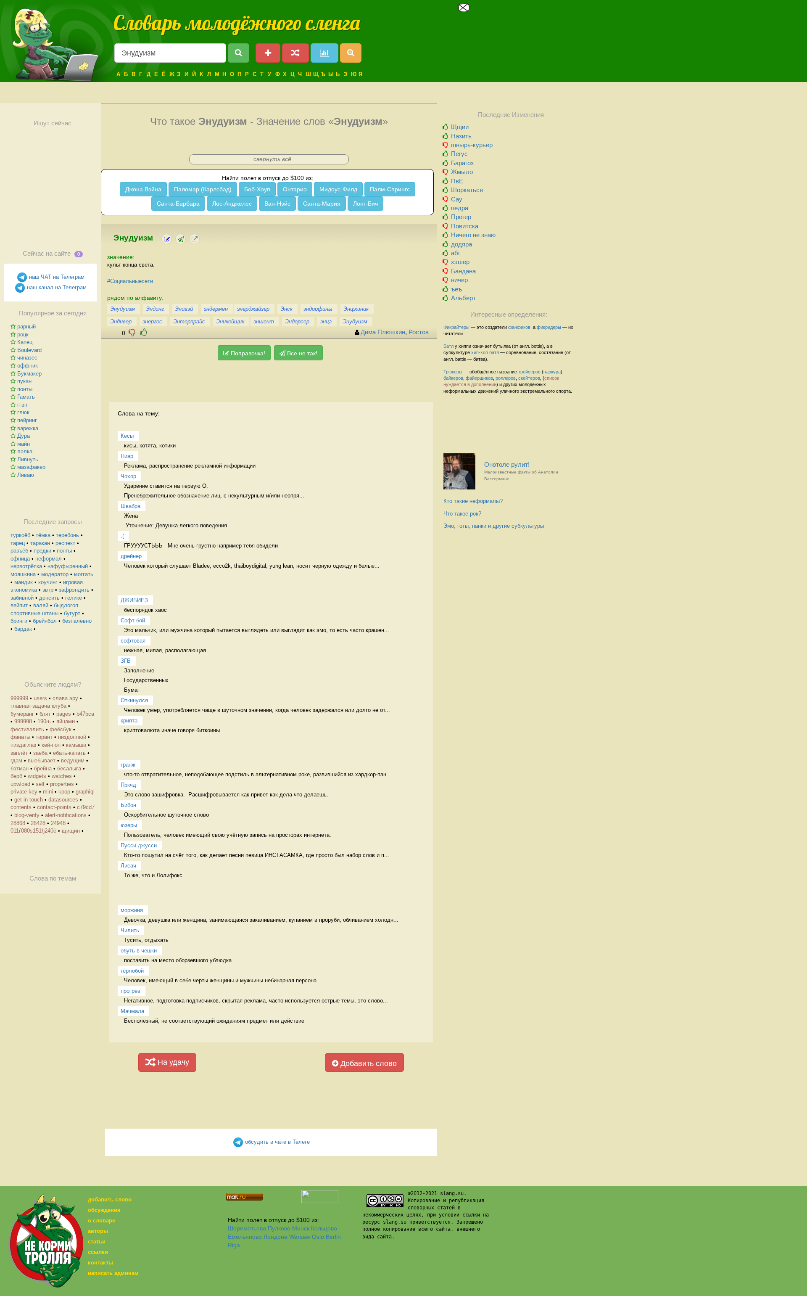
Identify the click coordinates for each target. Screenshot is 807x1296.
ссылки (98, 1252)
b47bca (85, 714)
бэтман (20, 768)
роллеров (506, 378)
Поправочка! (247, 353)
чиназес (27, 357)
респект (65, 543)
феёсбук (60, 729)
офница (20, 558)
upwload (20, 784)
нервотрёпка (26, 566)
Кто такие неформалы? (473, 501)
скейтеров (529, 378)
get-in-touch (28, 799)
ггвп (22, 405)
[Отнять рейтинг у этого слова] (132, 332)
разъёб (19, 550)
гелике (73, 598)
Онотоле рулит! (521, 471)
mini (48, 791)
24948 (58, 823)
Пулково (279, 1228)
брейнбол (45, 621)
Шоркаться (467, 189)
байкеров (453, 378)
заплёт (19, 753)
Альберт (463, 298)
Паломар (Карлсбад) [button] (203, 189)
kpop (64, 791)
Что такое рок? (462, 513)
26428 (38, 823)
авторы (98, 1231)
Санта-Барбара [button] (178, 203)
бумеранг (22, 714)
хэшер (460, 261)
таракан (40, 543)
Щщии (460, 126)
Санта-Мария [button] (321, 203)
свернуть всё (272, 159)
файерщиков (479, 378)
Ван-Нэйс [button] (277, 203)
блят (45, 714)
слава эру (65, 698)
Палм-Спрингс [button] (390, 189)
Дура (23, 436)
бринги (19, 621)
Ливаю (25, 475)
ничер (459, 279)
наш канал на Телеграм (56, 287)
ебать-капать (69, 753)
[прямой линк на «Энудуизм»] (194, 239)
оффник (27, 365)
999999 (19, 698)
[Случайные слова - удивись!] (295, 53)
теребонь (67, 535)
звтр (47, 590)
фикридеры (549, 327)
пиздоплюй (72, 737)
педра (459, 208)
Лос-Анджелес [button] (232, 203)
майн (23, 444)
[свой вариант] (180, 239)
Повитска (464, 226)
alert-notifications (66, 815)
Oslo (318, 1236)
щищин (71, 831)
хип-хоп (479, 352)
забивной (22, 598)
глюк (23, 412)
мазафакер (31, 467)
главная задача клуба (38, 706)
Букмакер (29, 373)
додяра (461, 244)
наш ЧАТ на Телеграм (55, 277)
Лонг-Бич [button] (365, 203)
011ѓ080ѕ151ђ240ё (33, 831)
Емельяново (245, 1236)
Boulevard (29, 350)
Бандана (463, 271)
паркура (552, 371)
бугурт (72, 613)
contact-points (54, 807)
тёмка (43, 535)
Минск (300, 1228)
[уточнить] (166, 239)
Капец (24, 342)
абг (455, 253)
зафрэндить (74, 590)
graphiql (85, 791)
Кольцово (324, 1228)
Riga (234, 1245)
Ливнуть (27, 459)
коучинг (48, 582)
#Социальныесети (130, 281)
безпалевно (77, 621)
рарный (26, 326)
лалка (24, 451)
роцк (23, 334)
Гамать (26, 397)
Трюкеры (452, 371)
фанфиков (519, 327)
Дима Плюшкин (383, 332)
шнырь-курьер (472, 144)
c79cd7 (86, 807)
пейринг (27, 420)
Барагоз (462, 163)
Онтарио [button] (295, 189)
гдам (16, 760)
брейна (43, 768)
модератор (55, 574)
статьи (96, 1241)
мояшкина (23, 574)
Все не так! (301, 353)
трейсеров (529, 371)
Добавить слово (367, 1063)
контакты (100, 1262)
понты (24, 389)
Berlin (333, 1236)
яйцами (65, 721)
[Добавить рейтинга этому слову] (144, 332)
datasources (63, 799)
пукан (24, 381)
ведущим (72, 760)
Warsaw (299, 1236)
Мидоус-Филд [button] (338, 189)
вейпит (19, 605)
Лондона (275, 1236)
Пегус (459, 153)
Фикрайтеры (456, 327)
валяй (40, 605)
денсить (49, 598)
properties (62, 784)
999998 (23, 721)
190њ (44, 721)
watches (62, 776)
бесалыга (69, 768)
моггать (83, 574)
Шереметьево (247, 1228)
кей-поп (51, 745)
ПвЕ (457, 181)
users (40, 698)
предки (42, 550)
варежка (27, 428)
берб (16, 776)
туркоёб (20, 535)
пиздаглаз (23, 745)
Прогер (461, 216)
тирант (44, 737)
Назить (461, 136)
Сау (456, 199)
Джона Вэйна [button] (143, 189)
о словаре (101, 1220)
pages (63, 714)
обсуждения (104, 1210)
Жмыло (462, 171)
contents (21, 807)
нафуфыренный (67, 566)
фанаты (20, 737)
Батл (448, 346)
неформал (48, 558)
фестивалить (27, 729)
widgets (37, 776)
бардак (23, 629)
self (40, 784)
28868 (18, 823)
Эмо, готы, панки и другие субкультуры (493, 526)
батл (494, 352)
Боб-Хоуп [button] (257, 189)
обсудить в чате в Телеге (276, 1142)
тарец (18, 543)
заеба (40, 753)
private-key (24, 791)
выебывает (41, 760)
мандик (23, 582)
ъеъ (456, 289)
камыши (76, 745)
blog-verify (27, 815)
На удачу (172, 1062)
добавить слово (110, 1199)
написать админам (113, 1273)
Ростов (419, 332)
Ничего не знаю (473, 234)
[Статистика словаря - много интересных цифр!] (324, 53)
